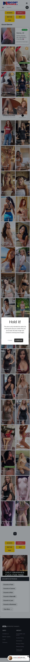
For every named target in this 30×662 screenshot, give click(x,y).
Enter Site (19, 340)
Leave (10, 340)
